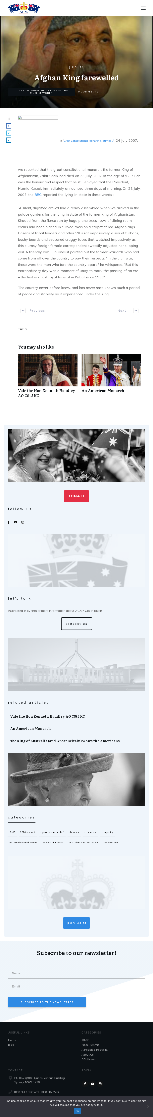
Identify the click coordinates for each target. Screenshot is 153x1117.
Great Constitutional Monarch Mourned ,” (89, 141)
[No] (148, 1106)
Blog (11, 1044)
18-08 (12, 832)
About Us (74, 832)
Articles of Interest (53, 842)
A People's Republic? (52, 832)
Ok (77, 1111)
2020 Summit (27, 832)
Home (12, 1040)
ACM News (90, 832)
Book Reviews (111, 842)
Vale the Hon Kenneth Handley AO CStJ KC (47, 378)
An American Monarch (111, 378)
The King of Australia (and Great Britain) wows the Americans (76, 741)
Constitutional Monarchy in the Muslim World (41, 91)
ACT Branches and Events (23, 842)
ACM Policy (107, 832)
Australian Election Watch (83, 842)
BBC (38, 194)
